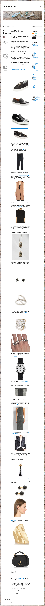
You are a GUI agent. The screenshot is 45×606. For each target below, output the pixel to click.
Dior (29, 478)
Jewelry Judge (35, 64)
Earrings (7, 42)
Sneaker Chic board (21, 578)
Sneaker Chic (26, 43)
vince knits (4, 69)
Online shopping (35, 70)
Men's (34, 65)
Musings (34, 67)
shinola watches (5, 64)
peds (23, 149)
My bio (37, 6)
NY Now (34, 69)
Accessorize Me (5, 41)
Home (34, 6)
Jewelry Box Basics (35, 63)
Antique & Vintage (35, 45)
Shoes (34, 78)
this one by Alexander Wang (24, 175)
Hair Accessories (35, 58)
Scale (33, 76)
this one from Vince (18, 206)
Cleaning (34, 50)
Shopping (34, 79)
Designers (4, 42)
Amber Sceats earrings (17, 478)
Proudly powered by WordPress (14, 602)
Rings (34, 74)
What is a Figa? (37, 95)
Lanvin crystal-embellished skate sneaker (18, 69)
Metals (7, 43)
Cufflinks (34, 52)
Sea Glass (34, 77)
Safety (34, 75)
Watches (6, 47)
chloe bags (6, 52)
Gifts (33, 56)
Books (34, 47)
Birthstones (34, 46)
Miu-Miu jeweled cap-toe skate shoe (17, 107)
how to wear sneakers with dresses (5, 57)
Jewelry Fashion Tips (9, 6)
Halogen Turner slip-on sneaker (16, 95)
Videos (34, 86)
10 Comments (5, 70)
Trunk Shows (35, 85)
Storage (34, 81)
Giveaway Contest (35, 57)
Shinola (15, 354)
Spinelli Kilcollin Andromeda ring (18, 308)
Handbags (4, 43)
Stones (34, 80)
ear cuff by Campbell (19, 267)
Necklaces (34, 68)
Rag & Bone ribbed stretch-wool (17, 404)
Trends (4, 47)
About (41, 6)
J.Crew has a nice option (26, 145)
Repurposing (35, 73)
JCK (33, 62)
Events (34, 55)
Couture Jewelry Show (36, 51)
